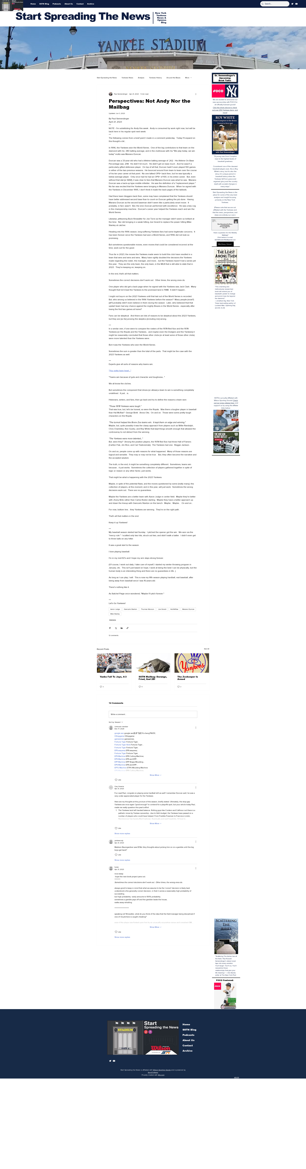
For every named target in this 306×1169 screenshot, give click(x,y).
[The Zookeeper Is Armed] (192, 663)
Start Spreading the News (107, 78)
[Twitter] (292, 4)
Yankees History (155, 78)
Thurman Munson (147, 609)
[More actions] (195, 94)
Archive (187, 1050)
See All (206, 649)
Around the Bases (173, 78)
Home (186, 1024)
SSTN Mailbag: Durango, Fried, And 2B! (153, 678)
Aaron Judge (115, 609)
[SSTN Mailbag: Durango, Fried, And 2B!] (153, 663)
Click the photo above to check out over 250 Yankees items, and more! (225, 110)
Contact (188, 1045)
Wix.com (161, 1075)
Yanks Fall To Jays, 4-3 (113, 677)
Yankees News (127, 78)
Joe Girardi (162, 609)
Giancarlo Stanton (130, 609)
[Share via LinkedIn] (121, 628)
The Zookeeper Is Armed (187, 678)
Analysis (141, 78)
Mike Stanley (115, 614)
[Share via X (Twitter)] (116, 628)
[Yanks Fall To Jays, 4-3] (114, 663)
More (187, 78)
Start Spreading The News (82, 16)
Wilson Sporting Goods (162, 1070)
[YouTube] (296, 4)
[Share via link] (127, 628)
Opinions (112, 620)
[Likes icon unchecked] (116, 779)
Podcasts (188, 1035)
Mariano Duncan (188, 609)
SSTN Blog (189, 1029)
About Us (188, 1040)
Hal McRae (174, 609)
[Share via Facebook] (110, 628)
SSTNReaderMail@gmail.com (225, 240)
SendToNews (153, 1072)
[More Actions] (195, 727)
